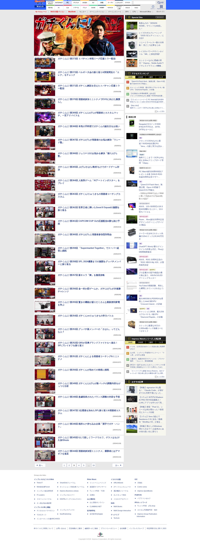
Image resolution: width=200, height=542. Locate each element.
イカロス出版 (116, 479)
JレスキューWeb (120, 495)
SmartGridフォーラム (68, 483)
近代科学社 (91, 511)
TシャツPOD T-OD (97, 491)
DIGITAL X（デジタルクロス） (71, 499)
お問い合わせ (61, 528)
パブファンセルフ (143, 498)
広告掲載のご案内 (75, 528)
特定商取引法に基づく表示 (156, 528)
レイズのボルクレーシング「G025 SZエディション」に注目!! (151, 35)
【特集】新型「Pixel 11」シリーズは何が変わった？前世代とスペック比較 (151, 409)
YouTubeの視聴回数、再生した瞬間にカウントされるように (151, 288)
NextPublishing (65, 514)
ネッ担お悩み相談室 (44, 503)
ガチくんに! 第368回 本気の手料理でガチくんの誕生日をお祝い (89, 126)
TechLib (116, 518)
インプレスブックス (67, 510)
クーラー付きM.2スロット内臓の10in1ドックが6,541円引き (151, 236)
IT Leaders (41, 495)
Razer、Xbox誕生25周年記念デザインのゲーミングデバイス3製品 (151, 222)
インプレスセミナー (67, 495)
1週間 (151, 77)
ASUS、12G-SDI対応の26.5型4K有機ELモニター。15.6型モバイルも (151, 209)
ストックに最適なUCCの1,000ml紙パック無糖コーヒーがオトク (151, 328)
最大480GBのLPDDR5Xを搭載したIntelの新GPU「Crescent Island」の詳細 (151, 301)
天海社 (139, 483)
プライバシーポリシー (109, 528)
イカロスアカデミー (121, 499)
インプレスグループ (136, 528)
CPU (134, 12)
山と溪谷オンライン (97, 502)
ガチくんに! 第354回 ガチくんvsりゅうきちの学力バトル (86, 316)
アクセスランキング (140, 73)
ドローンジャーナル (44, 499)
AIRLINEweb (118, 483)
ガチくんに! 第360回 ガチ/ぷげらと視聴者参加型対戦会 (85, 234)
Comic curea (142, 487)
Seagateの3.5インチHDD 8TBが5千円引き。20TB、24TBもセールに (150, 127)
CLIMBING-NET (95, 506)
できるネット (42, 515)
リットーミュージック (98, 483)
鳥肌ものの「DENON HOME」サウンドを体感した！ (150, 26)
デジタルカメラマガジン (46, 511)
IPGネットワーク (141, 502)
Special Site (137, 17)
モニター (82, 12)
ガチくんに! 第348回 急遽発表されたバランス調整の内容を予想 (89, 397)
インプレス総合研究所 (45, 491)
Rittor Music (91, 479)
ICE (136, 479)
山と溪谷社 (91, 499)
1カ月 (161, 77)
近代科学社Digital (96, 514)
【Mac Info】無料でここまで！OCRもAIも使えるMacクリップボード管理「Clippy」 (147, 108)
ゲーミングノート (114, 12)
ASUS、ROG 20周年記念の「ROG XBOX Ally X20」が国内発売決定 (151, 262)
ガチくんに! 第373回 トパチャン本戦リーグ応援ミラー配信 (87, 58)
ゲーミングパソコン (97, 12)
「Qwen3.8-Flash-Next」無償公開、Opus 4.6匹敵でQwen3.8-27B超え (150, 187)
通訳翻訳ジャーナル (121, 491)
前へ (39, 465)
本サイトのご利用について (43, 528)
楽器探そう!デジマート (98, 487)
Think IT (40, 483)
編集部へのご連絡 (91, 528)
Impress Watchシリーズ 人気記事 (146, 339)
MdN (112, 503)
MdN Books (118, 506)
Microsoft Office (145, 12)
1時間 (130, 77)
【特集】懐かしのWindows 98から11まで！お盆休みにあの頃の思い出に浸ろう (151, 429)
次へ (118, 465)
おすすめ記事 (137, 382)
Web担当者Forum (43, 487)
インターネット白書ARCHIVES (48, 519)
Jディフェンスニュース (122, 487)
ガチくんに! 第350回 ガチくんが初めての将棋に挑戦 (83, 370)
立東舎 (92, 495)
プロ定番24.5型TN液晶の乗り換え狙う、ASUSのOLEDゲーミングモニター (150, 275)
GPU (127, 12)
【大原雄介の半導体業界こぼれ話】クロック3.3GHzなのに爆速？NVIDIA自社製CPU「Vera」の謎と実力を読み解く (146, 96)
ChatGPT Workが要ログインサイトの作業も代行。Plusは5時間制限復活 (151, 249)
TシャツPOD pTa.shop (146, 506)
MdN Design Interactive (122, 511)
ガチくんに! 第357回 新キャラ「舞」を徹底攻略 (81, 275)
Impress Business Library (69, 491)
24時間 (140, 77)
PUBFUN (138, 495)
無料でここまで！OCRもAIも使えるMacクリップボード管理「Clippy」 (151, 160)
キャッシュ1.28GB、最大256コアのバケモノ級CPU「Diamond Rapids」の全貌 (151, 314)
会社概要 (123, 528)
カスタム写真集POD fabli (147, 510)
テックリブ (115, 515)
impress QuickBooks (145, 491)
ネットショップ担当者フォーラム (72, 487)
